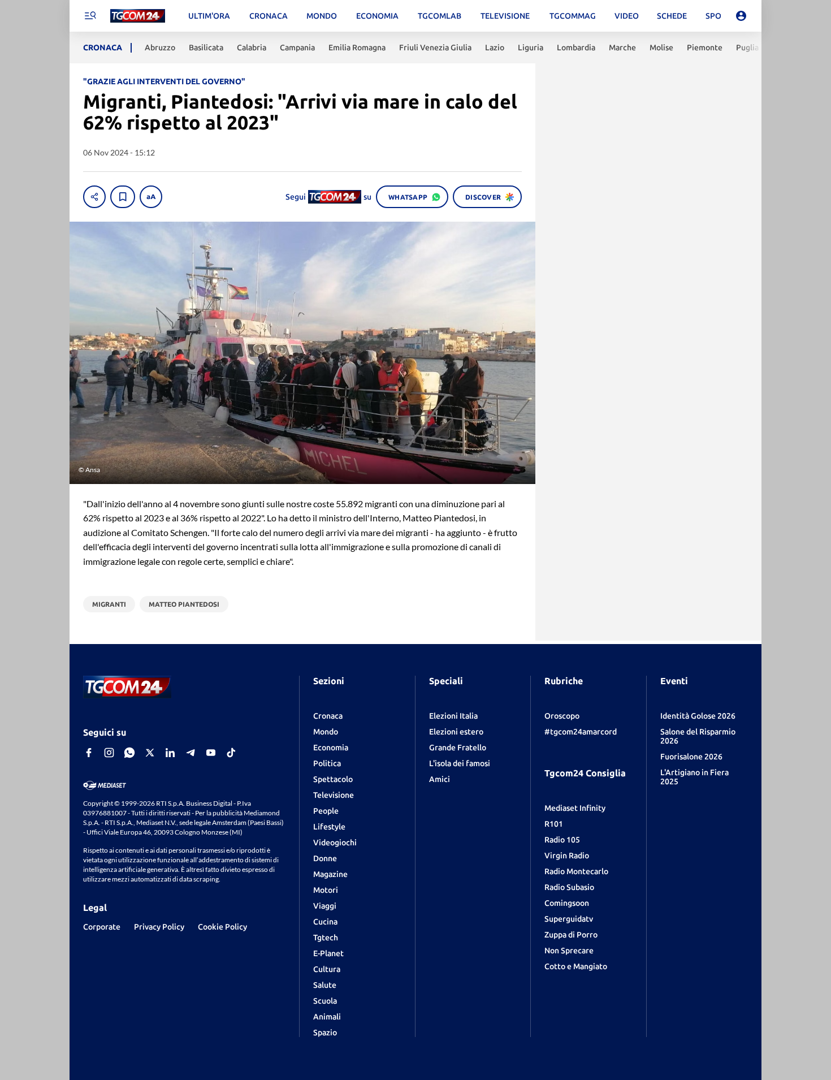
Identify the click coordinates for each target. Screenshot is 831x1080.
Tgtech (325, 937)
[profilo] (741, 16)
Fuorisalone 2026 (691, 756)
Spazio (325, 1032)
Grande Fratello (457, 747)
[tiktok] (231, 752)
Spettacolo (333, 779)
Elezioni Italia (453, 715)
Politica (327, 763)
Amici (439, 779)
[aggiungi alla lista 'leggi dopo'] (122, 196)
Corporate (101, 926)
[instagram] (109, 752)
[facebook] (88, 752)
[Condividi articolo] (94, 196)
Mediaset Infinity (574, 808)
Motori (325, 890)
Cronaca (328, 715)
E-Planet (328, 953)
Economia (330, 747)
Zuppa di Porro (571, 934)
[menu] (90, 16)
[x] (149, 752)
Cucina (325, 921)
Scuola (325, 1000)
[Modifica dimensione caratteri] (151, 196)
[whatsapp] (129, 752)
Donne (325, 858)
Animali (327, 1016)
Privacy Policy (159, 926)
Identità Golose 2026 (697, 715)
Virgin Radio (566, 855)
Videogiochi (335, 842)
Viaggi (324, 905)
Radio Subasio (569, 887)
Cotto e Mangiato (575, 966)
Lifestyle (329, 826)
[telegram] (190, 752)
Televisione (333, 795)
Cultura (326, 969)
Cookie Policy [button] (222, 926)
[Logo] (137, 16)
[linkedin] (170, 752)
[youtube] (211, 752)
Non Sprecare (569, 950)
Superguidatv (568, 918)
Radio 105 (562, 839)
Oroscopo (561, 715)
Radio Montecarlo (576, 871)
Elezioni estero (456, 731)
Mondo (325, 731)
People (326, 810)
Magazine (330, 874)
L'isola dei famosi (459, 763)
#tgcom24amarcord (580, 731)
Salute (324, 985)
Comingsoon (566, 903)
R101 (553, 823)
